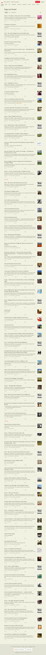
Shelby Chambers (10, 417)
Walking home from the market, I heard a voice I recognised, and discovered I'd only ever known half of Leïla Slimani (20, 193)
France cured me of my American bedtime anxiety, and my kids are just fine (19, 52)
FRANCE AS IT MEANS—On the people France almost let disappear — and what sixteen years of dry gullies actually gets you (19, 388)
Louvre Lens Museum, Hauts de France (14, 99)
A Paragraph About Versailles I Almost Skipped (16, 133)
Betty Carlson (10, 463)
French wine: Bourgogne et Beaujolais (13, 378)
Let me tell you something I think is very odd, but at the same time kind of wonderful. (19, 26)
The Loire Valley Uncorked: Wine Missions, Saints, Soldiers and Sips (19, 143)
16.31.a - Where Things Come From (13, 116)
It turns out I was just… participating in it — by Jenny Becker (16, 59)
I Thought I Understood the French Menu (14, 58)
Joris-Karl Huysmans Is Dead (11, 208)
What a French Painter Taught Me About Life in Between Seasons (18, 244)
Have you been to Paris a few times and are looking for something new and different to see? (19, 363)
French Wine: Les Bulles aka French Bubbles (15, 634)
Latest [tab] (6, 12)
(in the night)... (7, 311)
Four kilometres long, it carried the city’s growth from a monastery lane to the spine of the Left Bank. (19, 165)
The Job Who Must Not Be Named (12, 263)
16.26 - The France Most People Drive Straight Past (17, 394)
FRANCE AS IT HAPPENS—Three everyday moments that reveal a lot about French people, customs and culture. (19, 35)
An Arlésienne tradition (9, 93)
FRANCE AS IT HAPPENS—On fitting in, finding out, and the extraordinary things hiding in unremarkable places (19, 396)
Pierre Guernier (10, 166)
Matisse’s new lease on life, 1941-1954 (13, 625)
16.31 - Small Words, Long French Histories (15, 125)
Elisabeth (9, 259)
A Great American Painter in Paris (13, 583)
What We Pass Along (9, 533)
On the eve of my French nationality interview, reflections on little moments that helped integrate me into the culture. (19, 415)
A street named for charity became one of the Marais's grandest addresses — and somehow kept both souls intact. (19, 406)
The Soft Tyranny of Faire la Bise (12, 42)
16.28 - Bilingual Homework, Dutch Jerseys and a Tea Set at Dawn (19, 300)
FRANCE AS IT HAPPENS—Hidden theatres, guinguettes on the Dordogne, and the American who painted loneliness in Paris (19, 568)
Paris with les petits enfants (11, 200)
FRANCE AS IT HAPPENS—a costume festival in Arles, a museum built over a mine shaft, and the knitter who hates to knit (20, 85)
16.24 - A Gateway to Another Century (13, 510)
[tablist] (10, 12)
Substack (17, 652)
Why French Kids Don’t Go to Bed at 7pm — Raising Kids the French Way (19, 50)
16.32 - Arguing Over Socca (11, 83)
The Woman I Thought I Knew (11, 191)
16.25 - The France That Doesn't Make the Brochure (17, 452)
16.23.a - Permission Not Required (12, 548)
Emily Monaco (9, 156)
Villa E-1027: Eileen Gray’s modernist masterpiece (17, 369)
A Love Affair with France (12, 221)
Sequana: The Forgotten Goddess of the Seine (15, 478)
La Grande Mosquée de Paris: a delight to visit (16, 361)
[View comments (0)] (15, 30)
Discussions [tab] (13, 12)
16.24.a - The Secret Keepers (11, 492)
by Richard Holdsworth (9, 43)
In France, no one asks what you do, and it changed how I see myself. (18, 265)
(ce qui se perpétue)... (8, 535)
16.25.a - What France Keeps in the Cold (14, 433)
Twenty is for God (8, 325)
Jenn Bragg (9, 365)
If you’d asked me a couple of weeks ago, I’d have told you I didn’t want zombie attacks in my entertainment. (19, 594)
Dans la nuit (7, 310)
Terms (26, 646)
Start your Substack (20, 649)
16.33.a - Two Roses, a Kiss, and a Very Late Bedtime (17, 15)
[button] (2, 4)
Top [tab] (9, 12)
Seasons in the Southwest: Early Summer (14, 574)
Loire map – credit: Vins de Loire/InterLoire (13, 145)
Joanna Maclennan (11, 94)
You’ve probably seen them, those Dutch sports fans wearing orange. (18, 319)
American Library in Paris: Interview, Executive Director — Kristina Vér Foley (19, 468)
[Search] (40, 12)
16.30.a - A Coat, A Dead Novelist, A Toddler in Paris (17, 171)
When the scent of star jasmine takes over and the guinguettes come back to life (20, 577)
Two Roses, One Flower (10, 24)
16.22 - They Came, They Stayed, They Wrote (15, 609)
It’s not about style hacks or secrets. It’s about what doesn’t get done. (18, 527)
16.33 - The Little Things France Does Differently (16, 33)
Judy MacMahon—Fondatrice (14, 20)
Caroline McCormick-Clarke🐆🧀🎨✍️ (14, 103)
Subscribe (38, 1)
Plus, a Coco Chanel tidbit (9, 462)
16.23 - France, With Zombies (11, 566)
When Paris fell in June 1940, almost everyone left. (14, 542)
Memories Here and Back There (12, 424)
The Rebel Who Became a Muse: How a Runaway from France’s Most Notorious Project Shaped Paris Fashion (20, 351)
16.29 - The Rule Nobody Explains (12, 234)
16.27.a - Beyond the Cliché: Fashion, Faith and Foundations (19, 333)
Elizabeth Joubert (10, 329)
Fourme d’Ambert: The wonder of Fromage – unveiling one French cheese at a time (19, 152)
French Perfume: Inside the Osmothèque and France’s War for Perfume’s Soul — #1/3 (20, 442)
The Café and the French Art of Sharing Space (15, 618)
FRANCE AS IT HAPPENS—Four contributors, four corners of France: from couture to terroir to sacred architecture (19, 344)
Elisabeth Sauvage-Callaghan (13, 212)
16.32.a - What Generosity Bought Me (13, 65)
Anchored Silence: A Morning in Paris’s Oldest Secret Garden (19, 519)
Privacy (23, 646)
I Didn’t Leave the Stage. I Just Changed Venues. (16, 485)
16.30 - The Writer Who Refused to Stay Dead (15, 182)
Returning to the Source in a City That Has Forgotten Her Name (17, 479)
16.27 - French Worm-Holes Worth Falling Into (15, 342)
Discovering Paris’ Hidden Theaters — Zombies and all (18, 592)
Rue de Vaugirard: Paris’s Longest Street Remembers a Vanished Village (18, 162)
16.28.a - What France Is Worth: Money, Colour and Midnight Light (19, 280)
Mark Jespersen (10, 428)
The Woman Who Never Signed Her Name (14, 557)
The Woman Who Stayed (10, 541)
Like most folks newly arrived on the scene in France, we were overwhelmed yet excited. (20, 426)
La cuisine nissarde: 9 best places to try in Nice (16, 107)
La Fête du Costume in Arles (11, 91)
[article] (23, 18)
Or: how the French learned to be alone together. (14, 619)
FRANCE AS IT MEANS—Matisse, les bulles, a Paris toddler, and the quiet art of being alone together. (19, 603)
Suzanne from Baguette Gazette (13, 111)
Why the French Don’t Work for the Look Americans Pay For (19, 526)
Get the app (28, 649)
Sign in (42, 1)
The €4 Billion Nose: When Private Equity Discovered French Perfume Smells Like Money (19, 290)
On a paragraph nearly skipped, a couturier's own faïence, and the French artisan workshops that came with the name (19, 136)
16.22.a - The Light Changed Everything (14, 600)
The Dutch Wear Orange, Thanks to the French (16, 317)
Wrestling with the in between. (10, 246)
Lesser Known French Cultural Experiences (15, 413)
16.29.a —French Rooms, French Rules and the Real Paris (18, 226)
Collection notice (32, 646)
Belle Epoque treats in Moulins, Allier (13, 460)
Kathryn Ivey (9, 204)
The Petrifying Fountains (10, 217)
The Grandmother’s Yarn (10, 74)
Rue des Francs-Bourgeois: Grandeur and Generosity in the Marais (19, 403)
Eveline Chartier (10, 146)
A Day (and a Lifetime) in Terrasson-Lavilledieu (16, 271)
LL (7, 313)
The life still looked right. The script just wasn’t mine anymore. (17, 487)
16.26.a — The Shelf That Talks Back (13, 385)
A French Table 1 (10, 61)
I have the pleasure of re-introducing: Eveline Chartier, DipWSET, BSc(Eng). (19, 379)
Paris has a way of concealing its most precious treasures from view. (18, 520)
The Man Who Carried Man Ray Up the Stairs (15, 501)
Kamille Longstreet (11, 53)
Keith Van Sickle (10, 320)
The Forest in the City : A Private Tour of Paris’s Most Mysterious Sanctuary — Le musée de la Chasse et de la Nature (18, 254)
